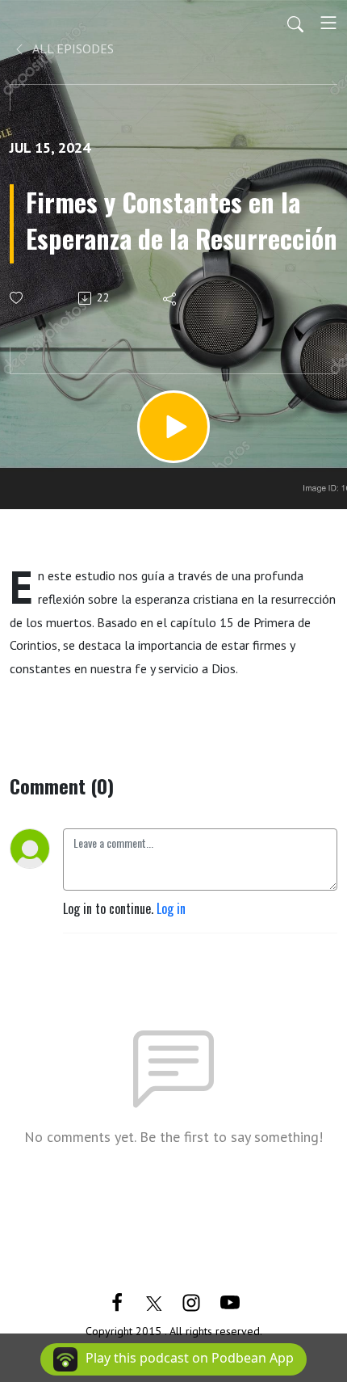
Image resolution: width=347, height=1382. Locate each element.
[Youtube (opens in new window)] (230, 1301)
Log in (171, 908)
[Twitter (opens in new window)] (154, 1301)
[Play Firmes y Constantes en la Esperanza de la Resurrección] (173, 426)
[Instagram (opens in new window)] (191, 1301)
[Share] (170, 298)
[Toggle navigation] (328, 22)
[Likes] (17, 297)
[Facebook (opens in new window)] (117, 1301)
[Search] (295, 22)
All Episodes (72, 48)
